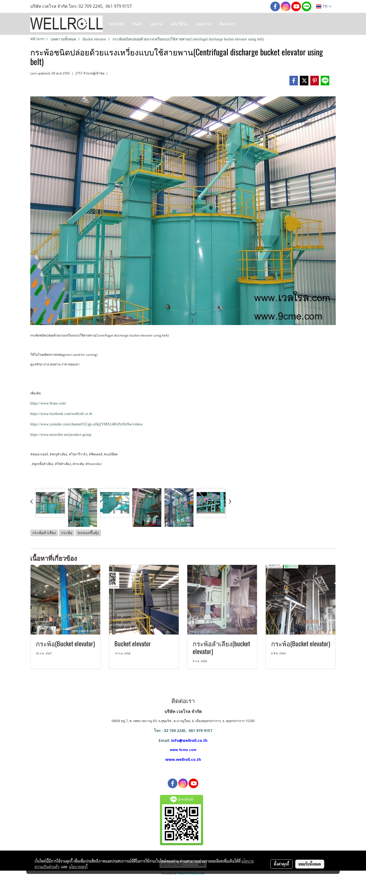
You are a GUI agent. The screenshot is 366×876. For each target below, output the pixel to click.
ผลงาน (156, 24)
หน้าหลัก (116, 24)
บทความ (203, 24)
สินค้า (138, 24)
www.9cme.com (183, 749)
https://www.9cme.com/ (48, 403)
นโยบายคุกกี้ (78, 866)
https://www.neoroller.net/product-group (60, 435)
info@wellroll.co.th (189, 740)
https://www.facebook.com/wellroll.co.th (61, 414)
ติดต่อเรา (227, 24)
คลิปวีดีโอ (179, 24)
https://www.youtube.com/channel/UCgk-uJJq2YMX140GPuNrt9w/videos (86, 424)
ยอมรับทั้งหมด (309, 864)
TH (324, 6)
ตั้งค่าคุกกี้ (281, 864)
